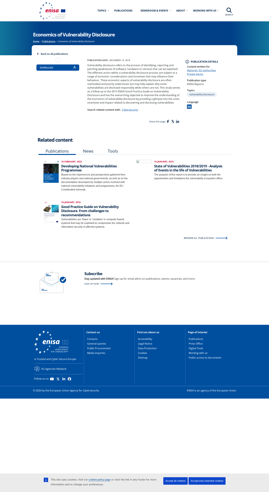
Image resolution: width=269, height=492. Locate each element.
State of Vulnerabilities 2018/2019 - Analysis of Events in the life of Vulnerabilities (188, 168)
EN (189, 106)
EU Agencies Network (53, 369)
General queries (96, 343)
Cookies (142, 353)
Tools (113, 151)
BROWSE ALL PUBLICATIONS (199, 238)
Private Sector (195, 74)
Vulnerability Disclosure (201, 94)
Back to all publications (54, 54)
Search (229, 14)
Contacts (92, 339)
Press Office (196, 343)
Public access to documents (205, 357)
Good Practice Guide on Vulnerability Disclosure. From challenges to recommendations (90, 210)
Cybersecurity (130, 109)
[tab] (57, 152)
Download (46, 67)
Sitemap (143, 357)
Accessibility (145, 339)
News (88, 151)
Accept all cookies (175, 481)
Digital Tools (196, 348)
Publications (123, 10)
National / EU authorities (201, 70)
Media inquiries (96, 353)
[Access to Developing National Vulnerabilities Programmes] (51, 171)
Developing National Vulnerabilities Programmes (89, 168)
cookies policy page (100, 479)
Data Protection (147, 348)
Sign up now (91, 283)
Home (36, 41)
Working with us (198, 353)
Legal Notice (145, 343)
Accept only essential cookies (207, 481)
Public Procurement (99, 348)
